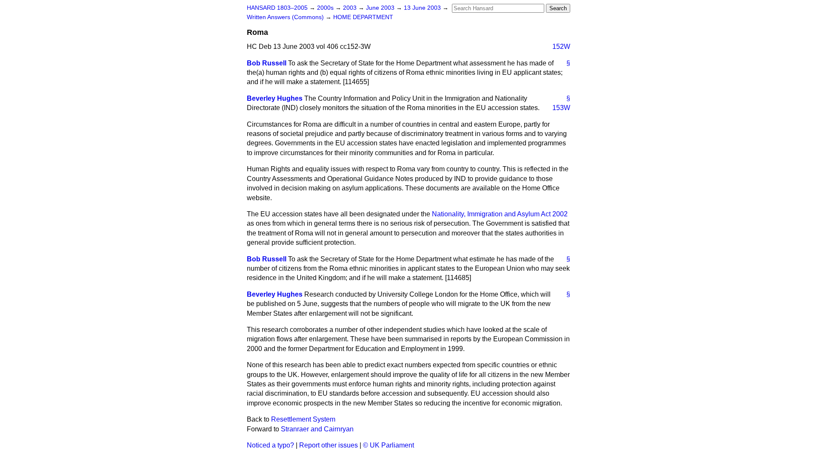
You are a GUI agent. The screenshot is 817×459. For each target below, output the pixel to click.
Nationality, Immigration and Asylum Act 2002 (500, 214)
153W (561, 107)
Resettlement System (303, 419)
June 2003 (381, 8)
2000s (326, 8)
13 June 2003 (423, 8)
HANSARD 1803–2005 (277, 8)
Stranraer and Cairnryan (317, 429)
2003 (350, 8)
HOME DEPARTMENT (363, 17)
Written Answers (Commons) (286, 17)
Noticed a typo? (270, 445)
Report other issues (328, 445)
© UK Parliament (388, 445)
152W (561, 46)
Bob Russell (266, 63)
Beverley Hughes (275, 98)
